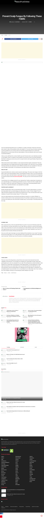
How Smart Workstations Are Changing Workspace (11, 397)
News (17, 483)
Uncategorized (32, 478)
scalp (9, 272)
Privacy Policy (21, 506)
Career (2, 475)
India (16, 474)
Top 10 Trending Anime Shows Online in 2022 (15, 358)
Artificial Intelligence (5, 462)
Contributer (11, 296)
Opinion (31, 456)
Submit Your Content (35, 506)
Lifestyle (5, 35)
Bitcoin (2, 471)
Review (31, 465)
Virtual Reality (32, 480)
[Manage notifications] (42, 516)
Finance (17, 460)
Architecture (3, 460)
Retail (31, 463)
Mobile (17, 480)
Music (17, 481)
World (31, 481)
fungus (5, 272)
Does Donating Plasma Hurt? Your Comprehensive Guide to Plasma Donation (13, 321)
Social (31, 468)
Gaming (17, 466)
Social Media (32, 469)
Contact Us (3, 507)
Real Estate (32, 462)
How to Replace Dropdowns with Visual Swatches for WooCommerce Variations (21, 406)
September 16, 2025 (10, 403)
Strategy (31, 474)
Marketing (17, 478)
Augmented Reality (5, 465)
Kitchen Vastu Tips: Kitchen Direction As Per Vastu (16, 402)
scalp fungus (13, 272)
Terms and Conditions (13, 506)
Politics (31, 459)
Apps (2, 459)
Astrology (3, 463)
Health (9, 35)
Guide (17, 468)
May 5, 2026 (4, 399)
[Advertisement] (22, 50)
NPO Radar (18, 484)
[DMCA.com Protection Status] (11, 450)
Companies (3, 478)
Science (31, 466)
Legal (17, 475)
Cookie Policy (28, 506)
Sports (31, 471)
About (2, 506)
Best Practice (4, 469)
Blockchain (3, 472)
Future (17, 463)
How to (17, 472)
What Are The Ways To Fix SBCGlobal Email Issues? (16, 354)
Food (17, 462)
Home (2, 35)
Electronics (3, 483)
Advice (2, 456)
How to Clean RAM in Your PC (12, 363)
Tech (31, 475)
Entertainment (18, 456)
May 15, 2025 (9, 317)
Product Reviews (33, 460)
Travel (31, 477)
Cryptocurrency (4, 480)
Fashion (17, 459)
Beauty (2, 468)
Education (3, 481)
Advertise (6, 506)
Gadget (17, 465)
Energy (2, 484)
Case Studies (3, 477)
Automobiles (3, 466)
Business (3, 474)
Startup (31, 472)
